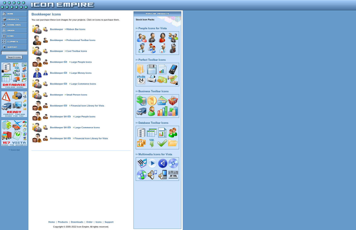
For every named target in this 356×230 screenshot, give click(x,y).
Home (51, 222)
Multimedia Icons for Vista (155, 154)
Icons (99, 222)
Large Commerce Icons (83, 84)
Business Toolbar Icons (153, 91)
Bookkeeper (56, 29)
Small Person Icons (76, 94)
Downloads (77, 222)
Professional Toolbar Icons (80, 40)
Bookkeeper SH (58, 116)
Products (63, 222)
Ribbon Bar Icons (75, 29)
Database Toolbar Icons (153, 122)
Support (109, 222)
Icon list (15, 150)
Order (89, 222)
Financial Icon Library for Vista (87, 105)
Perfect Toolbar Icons (152, 59)
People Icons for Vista (152, 28)
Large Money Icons (81, 73)
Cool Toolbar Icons (76, 51)
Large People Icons (81, 62)
